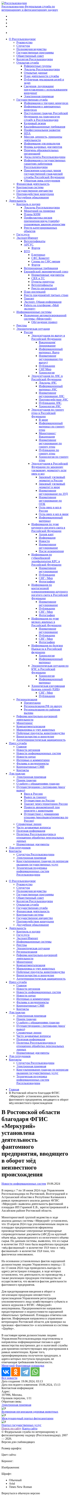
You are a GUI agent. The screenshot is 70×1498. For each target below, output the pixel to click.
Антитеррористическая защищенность (41, 739)
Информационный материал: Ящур (51, 350)
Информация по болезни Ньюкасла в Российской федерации (47, 649)
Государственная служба (32, 99)
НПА (27, 133)
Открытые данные (35, 72)
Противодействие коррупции (35, 194)
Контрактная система (29, 187)
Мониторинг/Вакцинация (47, 435)
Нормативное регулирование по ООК (50, 501)
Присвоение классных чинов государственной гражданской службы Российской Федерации (44, 174)
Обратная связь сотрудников (42, 180)
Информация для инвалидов (42, 143)
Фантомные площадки (29, 1365)
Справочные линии (28, 824)
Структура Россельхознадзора (35, 854)
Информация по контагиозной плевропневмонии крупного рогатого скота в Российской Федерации (49, 591)
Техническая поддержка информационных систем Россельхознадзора (32, 871)
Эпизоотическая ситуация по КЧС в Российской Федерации (50, 669)
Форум (35, 248)
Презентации (32, 702)
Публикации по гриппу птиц (49, 451)
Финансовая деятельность (32, 183)
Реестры (21, 325)
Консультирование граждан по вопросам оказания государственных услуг (42, 863)
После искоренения (51, 551)
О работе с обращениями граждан (38, 783)
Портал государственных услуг (21, 1425)
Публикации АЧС (50, 402)
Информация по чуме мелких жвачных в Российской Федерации (46, 622)
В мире (43, 419)
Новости (44, 541)
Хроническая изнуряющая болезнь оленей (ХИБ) (48, 687)
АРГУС (29, 244)
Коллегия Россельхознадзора (34, 59)
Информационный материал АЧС (51, 387)
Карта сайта (29, 1428)
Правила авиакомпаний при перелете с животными (42, 809)
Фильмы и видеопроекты (32, 763)
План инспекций (35, 291)
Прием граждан (26, 780)
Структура (23, 45)
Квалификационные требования (44, 126)
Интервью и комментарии (33, 760)
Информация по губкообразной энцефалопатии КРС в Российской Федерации (46, 559)
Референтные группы (37, 66)
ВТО (27, 251)
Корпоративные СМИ (30, 766)
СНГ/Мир (45, 369)
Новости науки (26, 756)
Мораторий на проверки (39, 210)
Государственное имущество (34, 190)
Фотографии (47, 581)
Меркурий (8, 1365)
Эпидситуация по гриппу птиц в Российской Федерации (47, 413)
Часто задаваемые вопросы (33, 827)
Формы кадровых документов (43, 146)
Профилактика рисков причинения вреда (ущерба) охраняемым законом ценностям (44, 221)
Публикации (47, 365)
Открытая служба (27, 62)
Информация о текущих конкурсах (46, 103)
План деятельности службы (41, 76)
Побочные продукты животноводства (40, 733)
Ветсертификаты (34, 241)
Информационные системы (34, 312)
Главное (21, 746)
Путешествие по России (39, 800)
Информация (47, 537)
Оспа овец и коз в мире (54, 514)
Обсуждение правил (44, 322)
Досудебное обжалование (32, 197)
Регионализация (26, 699)
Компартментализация (30, 726)
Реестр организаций (44, 288)
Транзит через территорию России (46, 803)
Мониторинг (24, 723)
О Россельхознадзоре (22, 39)
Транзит (29, 298)
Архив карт (46, 534)
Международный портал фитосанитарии (27, 1418)
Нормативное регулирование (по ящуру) (51, 359)
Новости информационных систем (38, 753)
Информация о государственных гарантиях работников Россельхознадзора (45, 164)
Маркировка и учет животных (35, 729)
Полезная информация (30, 830)
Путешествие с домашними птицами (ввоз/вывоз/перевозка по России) (46, 817)
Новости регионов (28, 750)
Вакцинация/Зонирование (47, 344)
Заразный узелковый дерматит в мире (52, 485)
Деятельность (17, 200)
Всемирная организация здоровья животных (29, 1411)
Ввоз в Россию (33, 793)
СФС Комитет (40, 258)
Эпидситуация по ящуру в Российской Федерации (48, 337)
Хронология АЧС (50, 406)
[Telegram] (25, 1371)
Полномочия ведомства (31, 49)
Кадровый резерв (35, 123)
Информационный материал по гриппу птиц (52, 426)
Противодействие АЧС (53, 399)
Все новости (9, 1378)
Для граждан (17, 773)
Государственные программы (35, 52)
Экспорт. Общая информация (42, 301)
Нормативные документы (47, 274)
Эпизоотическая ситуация (33, 328)
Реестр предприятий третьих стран (46, 295)
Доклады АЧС (48, 382)
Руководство (24, 42)
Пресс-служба (18, 743)
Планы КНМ (32, 214)
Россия (28, 332)
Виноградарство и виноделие (35, 736)
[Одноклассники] (15, 1371)
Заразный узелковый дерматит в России (52, 478)
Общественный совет (30, 55)
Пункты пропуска (42, 281)
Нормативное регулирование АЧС (51, 394)
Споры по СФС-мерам (45, 261)
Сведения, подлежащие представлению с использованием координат (45, 90)
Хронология (47, 372)
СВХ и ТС (38, 278)
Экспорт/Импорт (27, 237)
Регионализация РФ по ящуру (43, 706)
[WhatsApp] (35, 1371)
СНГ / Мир (46, 578)
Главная (14, 1089)
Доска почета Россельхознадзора (44, 157)
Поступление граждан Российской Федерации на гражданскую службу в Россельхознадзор (46, 116)
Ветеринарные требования (41, 268)
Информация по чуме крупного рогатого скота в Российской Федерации (48, 528)
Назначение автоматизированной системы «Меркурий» (45, 317)
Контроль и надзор (28, 204)
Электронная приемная (39, 96)
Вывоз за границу (35, 797)
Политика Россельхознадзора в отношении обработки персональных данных (40, 837)
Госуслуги (22, 234)
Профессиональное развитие (42, 130)
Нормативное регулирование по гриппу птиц (50, 443)
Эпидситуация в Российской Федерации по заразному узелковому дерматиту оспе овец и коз (49, 468)
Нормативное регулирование (48, 546)
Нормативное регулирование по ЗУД (53, 492)
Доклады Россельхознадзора (42, 69)
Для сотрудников (20, 847)
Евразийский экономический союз (46, 271)
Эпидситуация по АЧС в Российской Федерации (47, 377)
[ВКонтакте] (5, 1371)
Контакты (22, 770)
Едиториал (38, 254)
